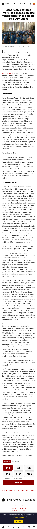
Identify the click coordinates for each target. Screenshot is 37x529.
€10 (8, 467)
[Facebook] (8, 527)
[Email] (29, 527)
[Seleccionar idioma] (34, 4)
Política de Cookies (18, 511)
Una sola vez (7, 461)
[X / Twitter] (13, 527)
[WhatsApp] (24, 527)
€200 (29, 474)
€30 (29, 467)
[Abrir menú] (34, 527)
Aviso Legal (18, 506)
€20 (18, 467)
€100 (18, 474)
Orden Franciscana (27, 490)
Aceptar (18, 521)
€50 (8, 474)
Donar (18, 482)
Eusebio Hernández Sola (10, 490)
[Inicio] (3, 527)
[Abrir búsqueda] (29, 4)
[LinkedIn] (18, 527)
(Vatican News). (7, 73)
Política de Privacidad (18, 508)
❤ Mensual (16, 461)
